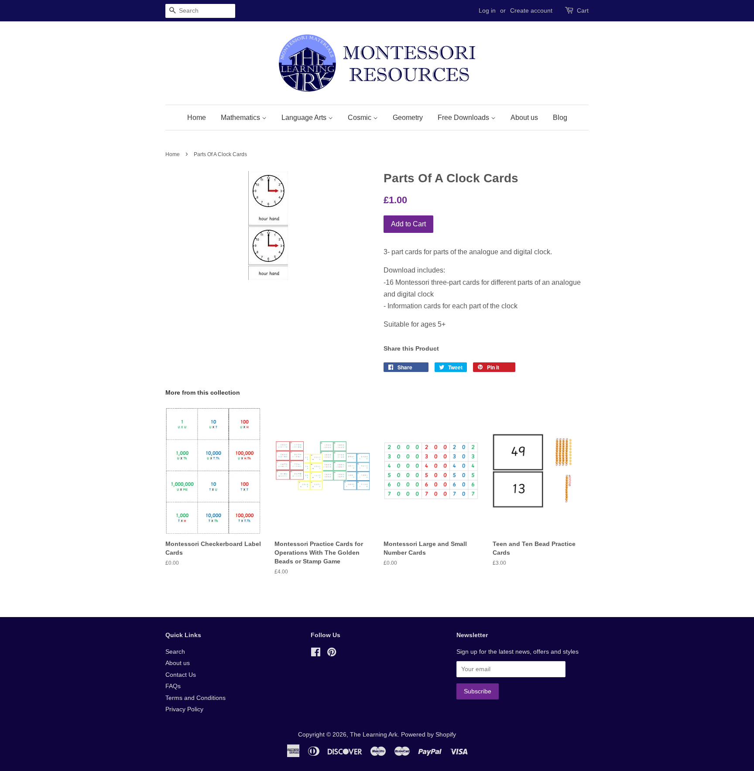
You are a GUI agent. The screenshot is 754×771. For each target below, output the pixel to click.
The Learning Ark (374, 734)
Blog (560, 117)
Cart (583, 10)
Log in (487, 10)
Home (196, 117)
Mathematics (241, 117)
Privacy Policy (184, 709)
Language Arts (304, 117)
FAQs (173, 686)
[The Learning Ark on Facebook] (316, 654)
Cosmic (360, 117)
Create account (531, 10)
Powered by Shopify (428, 734)
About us (524, 117)
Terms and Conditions (195, 698)
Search (175, 651)
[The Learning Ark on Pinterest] (331, 654)
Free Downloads (464, 117)
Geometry (408, 117)
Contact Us (180, 675)
